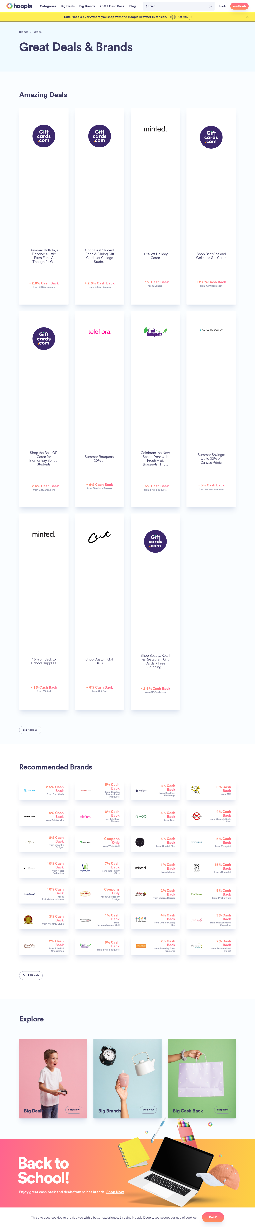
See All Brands (31, 975)
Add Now (182, 17)
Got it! (213, 1217)
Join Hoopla (239, 6)
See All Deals (30, 730)
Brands (23, 32)
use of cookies (186, 1217)
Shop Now (115, 1191)
